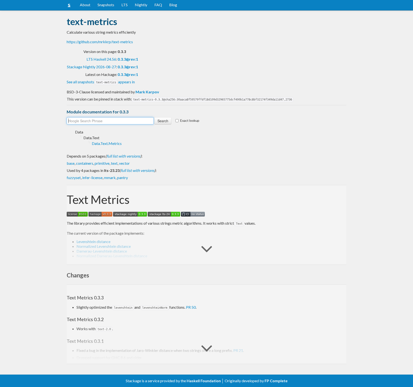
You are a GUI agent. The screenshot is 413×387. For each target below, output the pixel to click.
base (71, 163)
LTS (124, 4)
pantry (122, 177)
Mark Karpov (147, 92)
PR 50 (191, 307)
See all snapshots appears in (101, 82)
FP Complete (276, 380)
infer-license (92, 177)
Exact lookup (189, 120)
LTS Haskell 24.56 (101, 59)
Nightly (141, 4)
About (85, 4)
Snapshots (106, 4)
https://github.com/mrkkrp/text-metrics (100, 41)
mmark (110, 177)
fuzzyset (74, 177)
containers (84, 163)
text (114, 163)
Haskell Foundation (204, 380)
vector (124, 163)
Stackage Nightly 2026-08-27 (91, 66)
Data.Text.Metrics (107, 143)
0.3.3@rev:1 (128, 59)
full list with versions (123, 156)
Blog (173, 4)
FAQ (158, 4)
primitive (102, 163)
